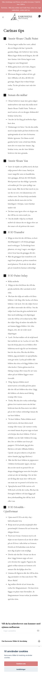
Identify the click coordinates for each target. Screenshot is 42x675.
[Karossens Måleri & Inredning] (21, 17)
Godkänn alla (21, 664)
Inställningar (21, 669)
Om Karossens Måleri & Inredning (14, 642)
